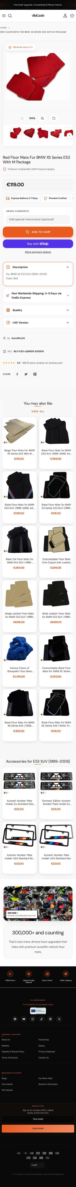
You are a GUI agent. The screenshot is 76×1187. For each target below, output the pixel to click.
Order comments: (17, 211)
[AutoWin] (38, 15)
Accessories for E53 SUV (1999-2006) (38, 761)
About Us (6, 1039)
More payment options (38, 252)
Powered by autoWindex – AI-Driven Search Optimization (44, 1174)
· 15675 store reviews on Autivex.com (40, 362)
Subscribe (38, 1128)
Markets (5, 1045)
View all (38, 411)
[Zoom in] (42, 118)
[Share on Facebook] (17, 374)
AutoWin (21, 1174)
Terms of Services (10, 1057)
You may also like (38, 403)
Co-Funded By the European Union (38, 1004)
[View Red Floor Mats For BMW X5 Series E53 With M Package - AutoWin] (15, 133)
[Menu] (4, 16)
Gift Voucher (7, 1090)
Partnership (44, 1039)
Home (3, 27)
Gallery (42, 1045)
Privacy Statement (47, 1051)
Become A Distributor (48, 1084)
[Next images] (69, 135)
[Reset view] (53, 118)
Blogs (4, 1078)
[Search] (12, 16)
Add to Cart (41, 232)
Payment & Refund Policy (13, 1051)
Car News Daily (45, 1078)
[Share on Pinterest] (34, 374)
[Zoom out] (22, 118)
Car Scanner (7, 1084)
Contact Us (44, 1057)
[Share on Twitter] (26, 374)
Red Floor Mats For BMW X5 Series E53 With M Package (33, 32)
